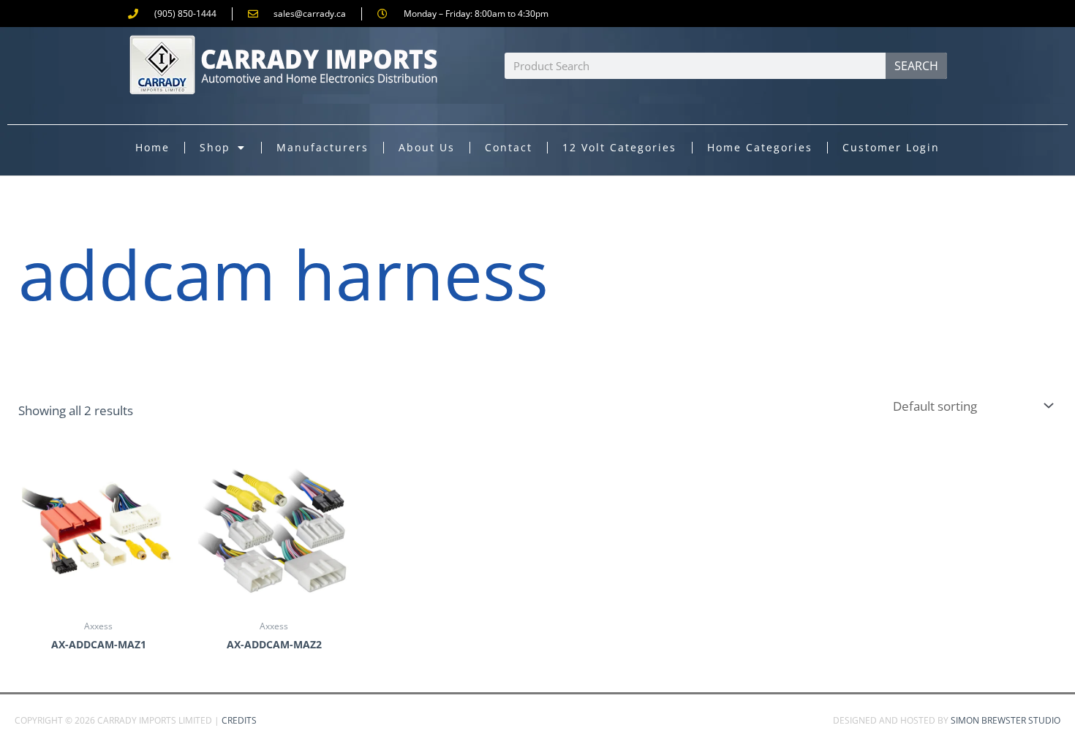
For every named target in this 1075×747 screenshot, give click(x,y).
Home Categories (759, 147)
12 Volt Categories (619, 147)
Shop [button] (215, 147)
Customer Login (891, 147)
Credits (239, 720)
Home (152, 147)
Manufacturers (322, 147)
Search (916, 66)
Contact (508, 147)
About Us (427, 147)
